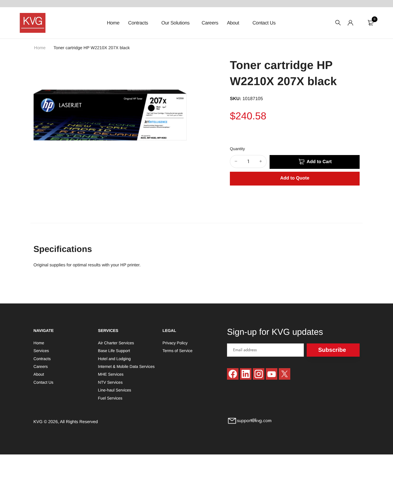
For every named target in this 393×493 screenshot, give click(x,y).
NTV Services (110, 382)
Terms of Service (177, 350)
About (234, 23)
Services (41, 350)
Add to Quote (294, 178)
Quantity (237, 148)
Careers (210, 23)
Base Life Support (114, 350)
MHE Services (111, 374)
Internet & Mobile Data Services (126, 366)
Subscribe (332, 350)
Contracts (138, 23)
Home (113, 23)
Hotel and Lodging (114, 358)
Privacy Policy (175, 342)
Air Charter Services (116, 342)
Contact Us (263, 23)
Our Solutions (175, 23)
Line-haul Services (114, 390)
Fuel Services (110, 397)
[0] (370, 23)
